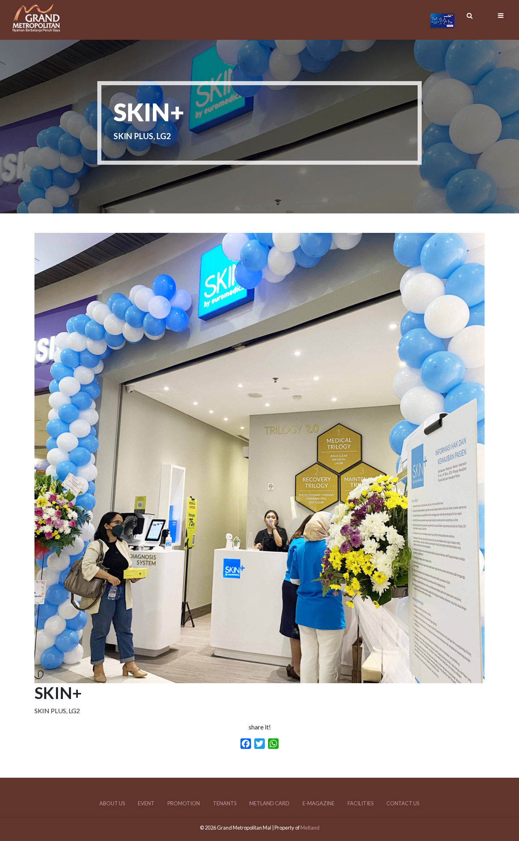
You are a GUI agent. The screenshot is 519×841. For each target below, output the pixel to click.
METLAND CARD (269, 803)
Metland (310, 827)
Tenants (224, 803)
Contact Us (402, 803)
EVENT (146, 803)
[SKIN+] (259, 678)
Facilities (360, 803)
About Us (112, 803)
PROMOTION (183, 803)
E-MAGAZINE (318, 803)
